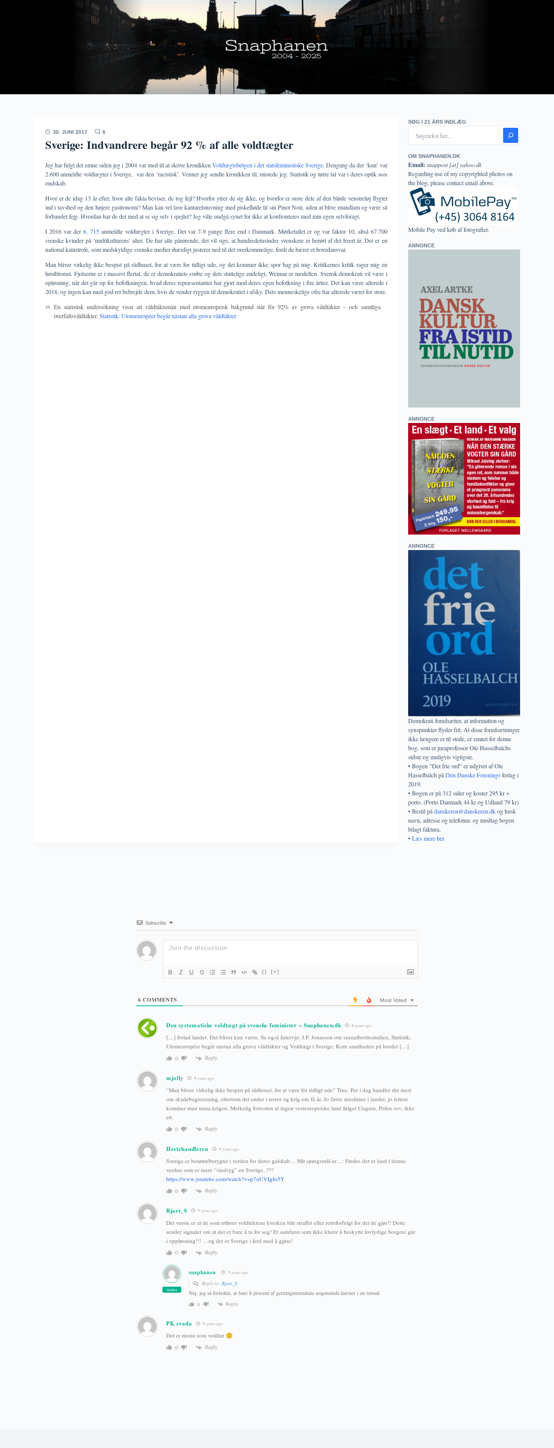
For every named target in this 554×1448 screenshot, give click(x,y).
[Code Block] (244, 972)
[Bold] (170, 972)
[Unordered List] (223, 972)
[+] (275, 972)
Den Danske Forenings (472, 775)
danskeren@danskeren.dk (465, 811)
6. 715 (92, 231)
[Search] (510, 135)
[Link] (254, 972)
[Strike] (202, 972)
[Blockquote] (233, 972)
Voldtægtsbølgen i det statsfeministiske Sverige (267, 165)
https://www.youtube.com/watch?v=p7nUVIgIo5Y (225, 1179)
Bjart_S (229, 1283)
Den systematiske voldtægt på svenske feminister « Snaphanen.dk (253, 1025)
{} (264, 972)
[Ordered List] (212, 972)
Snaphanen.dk (277, 47)
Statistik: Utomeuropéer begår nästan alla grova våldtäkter (167, 316)
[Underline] (191, 972)
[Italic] (181, 972)
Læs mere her (428, 838)
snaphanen (202, 1272)
